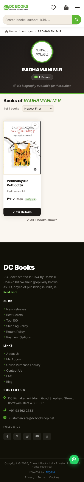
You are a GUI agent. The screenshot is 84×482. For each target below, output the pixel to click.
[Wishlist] (53, 7)
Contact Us (14, 370)
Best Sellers (14, 315)
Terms (42, 477)
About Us (12, 353)
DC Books (19, 267)
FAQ (9, 376)
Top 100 (12, 320)
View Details (22, 212)
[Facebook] (7, 436)
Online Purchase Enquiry (23, 365)
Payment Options (18, 337)
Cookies (54, 477)
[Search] (76, 19)
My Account (14, 359)
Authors (27, 31)
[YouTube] (37, 436)
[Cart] (66, 7)
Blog (9, 381)
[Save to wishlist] (35, 125)
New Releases (16, 309)
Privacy (29, 477)
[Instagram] (27, 436)
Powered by (42, 472)
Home (12, 31)
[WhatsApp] (47, 436)
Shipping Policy (17, 326)
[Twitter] (17, 436)
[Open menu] (77, 7)
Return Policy (15, 331)
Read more (10, 292)
